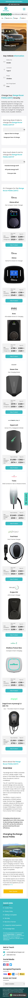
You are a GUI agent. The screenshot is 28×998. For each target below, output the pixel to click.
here (11, 884)
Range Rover (16, 18)
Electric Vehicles (9, 18)
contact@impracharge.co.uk (15, 952)
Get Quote (13, 891)
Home (3, 18)
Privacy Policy (10, 934)
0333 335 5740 (15, 4)
